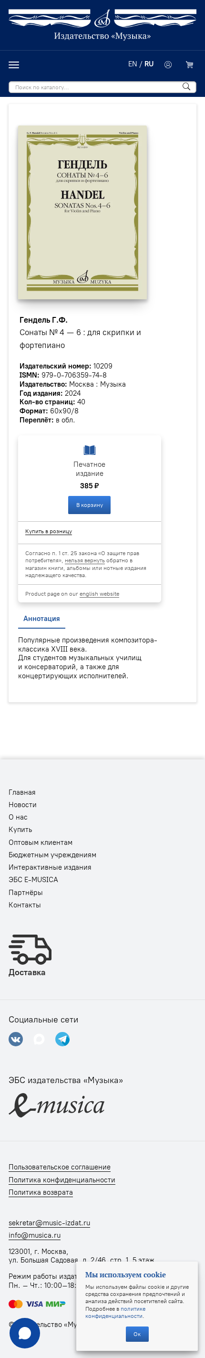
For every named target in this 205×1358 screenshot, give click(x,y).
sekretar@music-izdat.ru (49, 1223)
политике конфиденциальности (115, 1312)
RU (149, 64)
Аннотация (41, 618)
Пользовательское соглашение (60, 1167)
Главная (22, 792)
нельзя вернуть (85, 560)
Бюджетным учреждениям (52, 855)
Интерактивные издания (50, 867)
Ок (137, 1333)
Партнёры (26, 892)
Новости (23, 804)
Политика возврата (41, 1192)
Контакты (25, 905)
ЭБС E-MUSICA (33, 879)
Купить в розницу (48, 531)
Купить (20, 829)
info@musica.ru (35, 1235)
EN (132, 64)
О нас (18, 817)
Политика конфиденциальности (62, 1180)
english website (99, 593)
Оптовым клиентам (40, 842)
